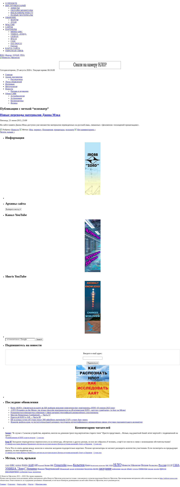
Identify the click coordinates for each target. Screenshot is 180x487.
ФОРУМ (14, 20)
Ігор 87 (8, 442)
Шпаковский (64, 469)
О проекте (11, 484)
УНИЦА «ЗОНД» (19, 34)
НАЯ (111, 465)
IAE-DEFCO (16, 43)
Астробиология (18, 96)
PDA (22, 55)
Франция (41, 469)
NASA (25, 465)
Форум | (8, 55)
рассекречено (12, 471)
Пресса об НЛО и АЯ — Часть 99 (26, 417)
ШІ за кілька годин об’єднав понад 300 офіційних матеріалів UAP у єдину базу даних (49, 420)
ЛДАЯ (13, 22)
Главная (8, 74)
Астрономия (16, 98)
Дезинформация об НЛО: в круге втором (20, 438)
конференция (116, 469)
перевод (37, 130)
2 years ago (98, 444)
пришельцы (59, 130)
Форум (30, 484)
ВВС (52, 465)
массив (123, 469)
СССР (169, 465)
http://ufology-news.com (168, 478)
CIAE (13, 41)
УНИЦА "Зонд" (15, 468)
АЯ (36, 465)
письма (150, 469)
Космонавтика (17, 101)
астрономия (79, 469)
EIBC (12, 465)
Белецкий (41, 465)
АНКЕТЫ (15, 8)
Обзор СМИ (10, 93)
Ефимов (69, 465)
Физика (14, 103)
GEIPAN (14, 36)
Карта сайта (21, 484)
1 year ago (40, 438)
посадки (156, 469)
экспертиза (37, 472)
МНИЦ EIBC (17, 32)
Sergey (8, 433)
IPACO (14, 39)
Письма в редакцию (19, 91)
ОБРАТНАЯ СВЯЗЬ (14, 51)
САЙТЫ (9, 27)
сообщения (23, 472)
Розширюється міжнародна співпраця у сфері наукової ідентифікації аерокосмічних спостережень (54, 412)
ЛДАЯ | (16, 55)
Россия (162, 465)
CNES (7, 465)
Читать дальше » (7, 132)
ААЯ (31, 465)
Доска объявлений (13, 82)
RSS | (2, 55)
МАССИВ (9, 24)
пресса (163, 469)
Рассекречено (17, 79)
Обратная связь (41, 484)
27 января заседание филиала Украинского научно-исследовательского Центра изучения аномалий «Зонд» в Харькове (48, 444)
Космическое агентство (97, 465)
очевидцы (142, 469)
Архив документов (13, 77)
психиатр (70, 130)
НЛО (117, 465)
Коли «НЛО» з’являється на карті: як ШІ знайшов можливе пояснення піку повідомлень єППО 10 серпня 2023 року (63, 408)
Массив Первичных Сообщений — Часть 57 (30, 415)
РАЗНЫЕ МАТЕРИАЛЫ (22, 15)
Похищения (47, 130)
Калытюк (79, 465)
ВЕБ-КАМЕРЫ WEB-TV (22, 13)
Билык (47, 465)
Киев (87, 465)
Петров (144, 465)
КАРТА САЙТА (12, 48)
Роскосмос (153, 465)
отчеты (135, 469)
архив (72, 469)
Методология (11, 86)
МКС (107, 465)
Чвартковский (52, 468)
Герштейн (60, 465)
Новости (9, 89)
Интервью (9, 84)
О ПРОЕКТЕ (11, 3)
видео (95, 469)
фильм (30, 472)
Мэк (31, 130)
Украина (31, 468)
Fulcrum (14, 46)
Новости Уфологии (131, 465)
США (176, 465)
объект (129, 469)
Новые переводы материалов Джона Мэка (30, 115)
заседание (105, 468)
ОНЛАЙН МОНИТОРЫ (22, 10)
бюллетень (88, 469)
